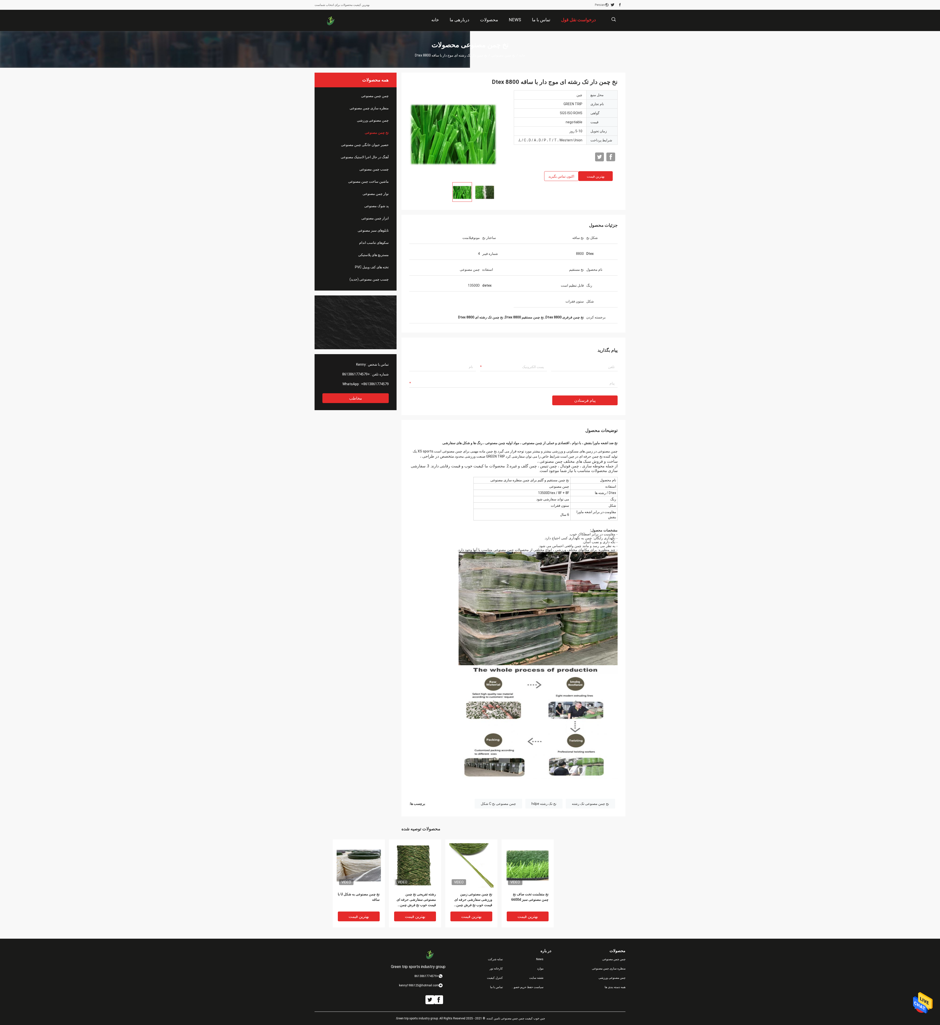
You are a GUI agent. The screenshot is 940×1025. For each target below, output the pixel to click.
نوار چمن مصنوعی (376, 194)
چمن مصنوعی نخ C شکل (498, 804)
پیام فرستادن (585, 400)
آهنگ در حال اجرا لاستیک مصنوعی (365, 157)
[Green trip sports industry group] (330, 21)
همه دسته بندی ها (615, 987)
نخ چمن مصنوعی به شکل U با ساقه (359, 896)
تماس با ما (496, 987)
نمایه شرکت (495, 959)
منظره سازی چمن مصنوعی (369, 108)
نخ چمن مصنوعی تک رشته (590, 804)
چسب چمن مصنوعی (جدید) (369, 279)
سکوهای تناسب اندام (374, 243)
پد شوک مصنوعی (376, 206)
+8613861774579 (356, 374)
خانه (522, 55)
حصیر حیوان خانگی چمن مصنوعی (365, 145)
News (539, 959)
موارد (540, 968)
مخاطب (355, 398)
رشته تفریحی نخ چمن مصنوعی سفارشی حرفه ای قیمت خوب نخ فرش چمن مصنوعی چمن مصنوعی (416, 900)
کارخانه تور (496, 968)
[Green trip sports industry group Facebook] (620, 5)
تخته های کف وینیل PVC (372, 267)
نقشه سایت (536, 978)
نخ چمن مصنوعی (503, 55)
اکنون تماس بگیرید (561, 176)
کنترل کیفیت (495, 978)
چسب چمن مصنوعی (374, 169)
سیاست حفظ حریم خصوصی (527, 987)
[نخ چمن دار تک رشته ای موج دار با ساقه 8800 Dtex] (359, 865)
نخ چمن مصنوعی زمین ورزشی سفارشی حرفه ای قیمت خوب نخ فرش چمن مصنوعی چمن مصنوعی (473, 900)
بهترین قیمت (596, 176)
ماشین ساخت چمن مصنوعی (368, 181)
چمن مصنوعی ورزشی (373, 120)
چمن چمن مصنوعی (375, 96)
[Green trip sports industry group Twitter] (612, 5)
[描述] (613, 19)
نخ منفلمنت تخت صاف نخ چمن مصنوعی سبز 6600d (530, 896)
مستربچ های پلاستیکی (373, 255)
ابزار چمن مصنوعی (375, 218)
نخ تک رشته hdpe (543, 804)
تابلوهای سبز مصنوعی (373, 230)
